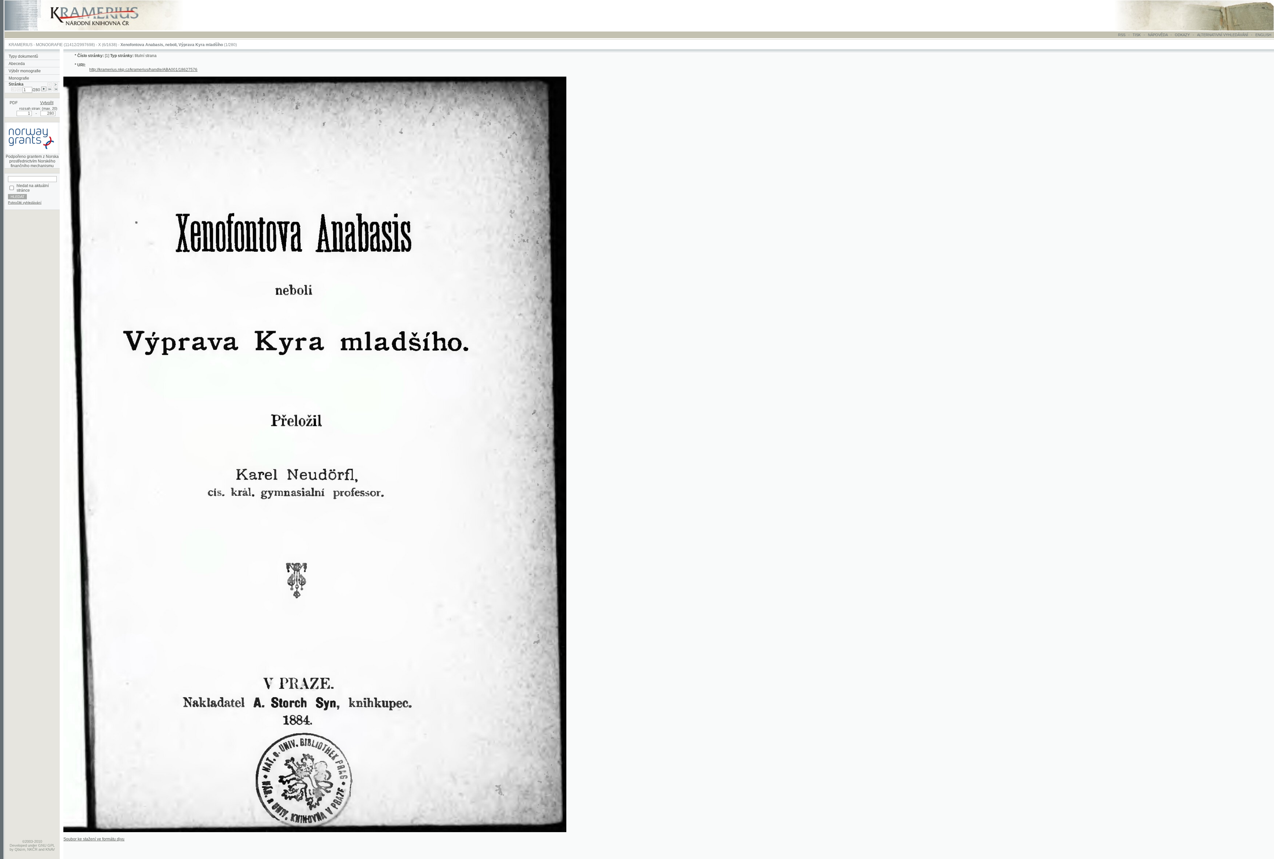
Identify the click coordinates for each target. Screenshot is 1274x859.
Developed (18, 845)
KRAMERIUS (21, 44)
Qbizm (20, 849)
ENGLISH (1263, 35)
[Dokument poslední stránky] (55, 90)
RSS (1121, 35)
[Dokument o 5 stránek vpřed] (49, 90)
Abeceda (17, 63)
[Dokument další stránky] (55, 84)
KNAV (50, 849)
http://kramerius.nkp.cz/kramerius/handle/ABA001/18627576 (143, 69)
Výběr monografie (25, 71)
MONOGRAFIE (49, 44)
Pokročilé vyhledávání (24, 202)
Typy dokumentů (23, 56)
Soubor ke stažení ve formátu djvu (93, 839)
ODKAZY (1182, 35)
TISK (1137, 35)
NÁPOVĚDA (1158, 35)
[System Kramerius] (102, 29)
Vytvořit (46, 102)
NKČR (32, 849)
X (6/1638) (107, 44)
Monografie (19, 78)
